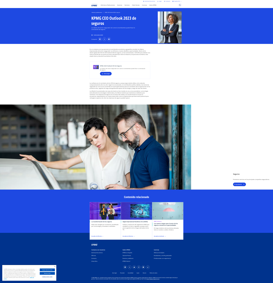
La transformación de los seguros (101, 222)
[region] (29, 273)
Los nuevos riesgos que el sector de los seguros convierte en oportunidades (166, 224)
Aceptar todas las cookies (47, 269)
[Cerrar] (54, 266)
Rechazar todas (47, 273)
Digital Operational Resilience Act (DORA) (135, 222)
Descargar (107, 73)
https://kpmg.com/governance (152, 279)
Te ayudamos (238, 184)
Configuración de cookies (47, 276)
